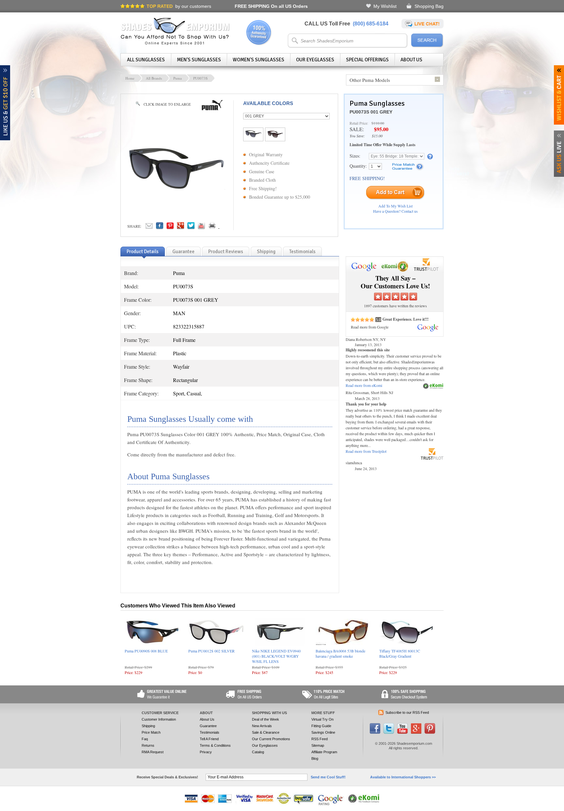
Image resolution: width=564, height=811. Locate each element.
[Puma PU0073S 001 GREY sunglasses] (176, 188)
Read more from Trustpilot (366, 451)
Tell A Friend (209, 739)
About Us (411, 60)
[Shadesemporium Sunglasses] (175, 43)
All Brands (154, 78)
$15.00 (377, 135)
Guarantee (208, 726)
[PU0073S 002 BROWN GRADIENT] (275, 136)
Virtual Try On (322, 719)
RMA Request (153, 752)
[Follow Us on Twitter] (389, 732)
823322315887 (188, 326)
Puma (177, 78)
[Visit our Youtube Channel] (402, 732)
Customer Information (159, 719)
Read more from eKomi (364, 385)
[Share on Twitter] (191, 227)
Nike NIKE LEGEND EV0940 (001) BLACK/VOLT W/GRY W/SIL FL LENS (276, 656)
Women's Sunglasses (258, 60)
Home (129, 78)
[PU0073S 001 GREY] (253, 135)
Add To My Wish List (395, 205)
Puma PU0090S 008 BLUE (146, 650)
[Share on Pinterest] (170, 227)
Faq (145, 739)
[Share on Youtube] (201, 227)
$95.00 (381, 129)
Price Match (151, 732)
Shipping (148, 726)
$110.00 (377, 123)
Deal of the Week (265, 719)
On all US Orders (271, 6)
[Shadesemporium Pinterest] (430, 732)
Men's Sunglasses (199, 60)
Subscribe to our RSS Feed (407, 712)
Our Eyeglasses (315, 60)
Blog (314, 758)
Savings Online (323, 732)
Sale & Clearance (265, 732)
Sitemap (317, 745)
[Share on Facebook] (159, 227)
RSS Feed (319, 739)
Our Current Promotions (271, 739)
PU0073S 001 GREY (371, 112)
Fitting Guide (321, 726)
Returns (148, 745)
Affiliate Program (324, 752)
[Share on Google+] (180, 227)
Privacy (206, 752)
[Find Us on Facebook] (375, 732)
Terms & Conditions (215, 745)
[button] (563, 810)
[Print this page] (226, 227)
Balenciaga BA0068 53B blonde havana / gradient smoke (340, 653)
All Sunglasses (146, 60)
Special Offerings (367, 60)
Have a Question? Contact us (395, 211)
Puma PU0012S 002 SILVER (211, 650)
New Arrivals (262, 726)
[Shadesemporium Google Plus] (416, 732)
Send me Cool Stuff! (328, 777)
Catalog (258, 752)
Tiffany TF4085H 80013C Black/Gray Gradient (399, 653)
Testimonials (209, 732)
